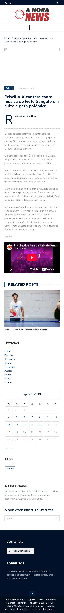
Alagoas (8, 370)
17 (55, 424)
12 (16, 424)
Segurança (9, 359)
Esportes (8, 355)
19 (16, 432)
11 (9, 424)
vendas (10, 468)
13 (24, 424)
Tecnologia (9, 367)
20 (24, 432)
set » (12, 448)
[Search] (57, 3)
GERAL (7, 351)
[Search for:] (14, 3)
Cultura (7, 363)
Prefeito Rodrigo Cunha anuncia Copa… (26, 329)
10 (55, 417)
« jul (6, 448)
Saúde (7, 378)
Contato (8, 382)
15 (40, 424)
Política (7, 374)
